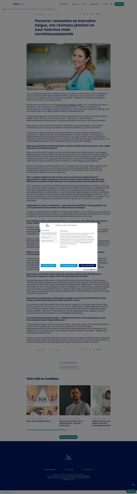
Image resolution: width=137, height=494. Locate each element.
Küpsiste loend (63, 247)
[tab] (48, 230)
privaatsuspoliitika (84, 242)
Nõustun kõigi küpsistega (87, 265)
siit (75, 244)
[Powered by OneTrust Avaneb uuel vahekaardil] (91, 270)
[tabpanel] (78, 240)
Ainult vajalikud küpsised (69, 265)
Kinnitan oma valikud (48, 265)
